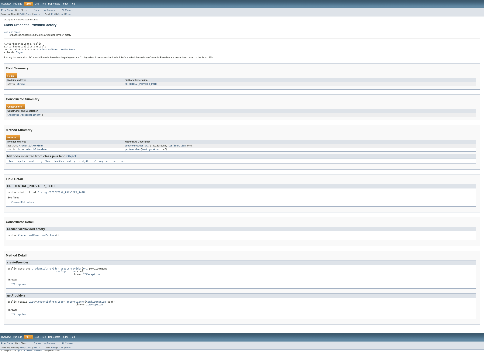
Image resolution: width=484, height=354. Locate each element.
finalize (32, 161)
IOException (91, 274)
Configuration (177, 145)
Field (21, 14)
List (19, 149)
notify (71, 161)
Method (36, 14)
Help (73, 3)
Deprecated (54, 3)
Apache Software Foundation (30, 351)
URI (147, 145)
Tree (43, 3)
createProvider (134, 145)
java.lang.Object (12, 32)
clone (11, 161)
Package (17, 3)
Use (37, 3)
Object (20, 52)
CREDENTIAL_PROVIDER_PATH (141, 84)
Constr (29, 14)
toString (97, 161)
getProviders (133, 149)
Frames (37, 10)
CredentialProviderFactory (56, 49)
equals (21, 161)
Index (65, 3)
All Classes (67, 10)
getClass (46, 161)
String (21, 84)
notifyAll (84, 161)
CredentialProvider (31, 145)
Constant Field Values (22, 202)
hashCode (59, 161)
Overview (6, 3)
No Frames (49, 10)
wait (108, 161)
